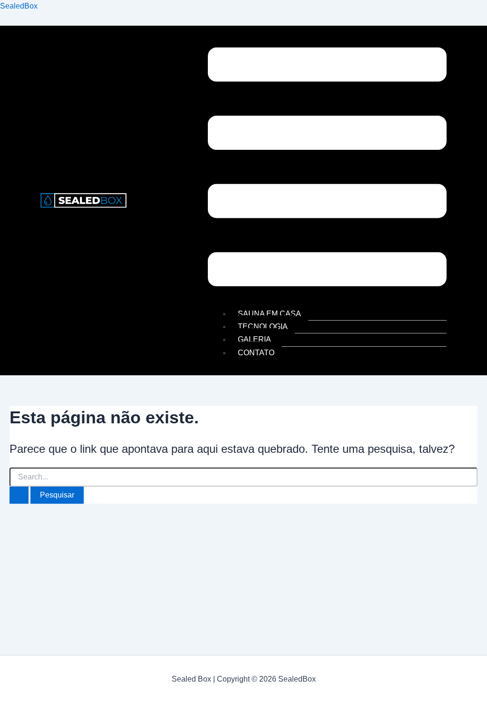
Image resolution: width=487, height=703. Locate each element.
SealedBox (19, 6)
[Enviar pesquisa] (19, 495)
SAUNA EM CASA (269, 314)
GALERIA (254, 339)
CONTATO (256, 353)
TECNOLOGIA (263, 326)
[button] (327, 168)
